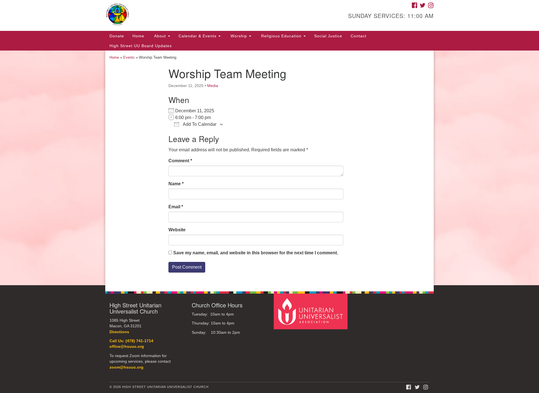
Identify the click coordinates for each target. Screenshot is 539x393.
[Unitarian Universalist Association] (311, 311)
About (160, 36)
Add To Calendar (199, 124)
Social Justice (328, 36)
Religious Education (281, 36)
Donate (116, 36)
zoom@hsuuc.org (126, 367)
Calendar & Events (198, 36)
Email (175, 206)
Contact (358, 36)
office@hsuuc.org (126, 346)
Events (129, 57)
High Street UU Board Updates (140, 46)
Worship (238, 36)
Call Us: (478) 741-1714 (131, 341)
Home (138, 36)
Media (212, 85)
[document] (269, 168)
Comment (180, 160)
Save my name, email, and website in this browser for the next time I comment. (255, 252)
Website (177, 229)
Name (176, 183)
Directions (119, 332)
